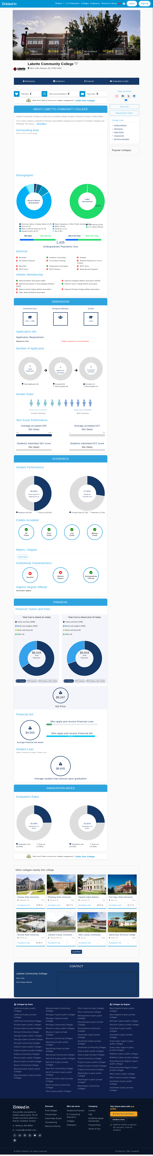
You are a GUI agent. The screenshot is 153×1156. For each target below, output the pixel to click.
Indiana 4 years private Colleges (28, 1050)
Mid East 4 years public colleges (124, 1021)
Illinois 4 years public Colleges (27, 1058)
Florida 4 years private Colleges (28, 1028)
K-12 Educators (73, 3)
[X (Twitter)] (30, 1135)
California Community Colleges (28, 1021)
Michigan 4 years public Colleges (60, 1014)
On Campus (20, 681)
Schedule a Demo (119, 1119)
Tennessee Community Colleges (92, 1047)
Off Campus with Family (48, 681)
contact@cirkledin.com (26, 1130)
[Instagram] (25, 1135)
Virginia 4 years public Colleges (92, 1062)
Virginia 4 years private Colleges (92, 1066)
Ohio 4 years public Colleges (58, 1091)
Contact (92, 1110)
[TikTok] (40, 1135)
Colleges (85, 3)
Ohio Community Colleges (89, 1012)
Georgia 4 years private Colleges (28, 1039)
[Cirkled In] (10, 4)
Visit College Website (24, 982)
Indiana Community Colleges (27, 1054)
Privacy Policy (94, 1125)
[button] (124, 4)
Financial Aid (119, 136)
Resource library (109, 3)
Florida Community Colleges (26, 1032)
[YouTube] (35, 1135)
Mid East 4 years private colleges (124, 1024)
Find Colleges (51, 1110)
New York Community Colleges (59, 1068)
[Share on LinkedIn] (134, 96)
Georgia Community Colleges (27, 1043)
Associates (22, 557)
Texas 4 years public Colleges (91, 1051)
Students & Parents (75, 1110)
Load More (76, 952)
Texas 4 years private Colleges (91, 1055)
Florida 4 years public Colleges (27, 1024)
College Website (120, 125)
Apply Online (119, 132)
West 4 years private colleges (123, 1077)
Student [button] (59, 3)
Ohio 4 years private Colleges (91, 1008)
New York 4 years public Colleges (60, 1058)
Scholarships (51, 1114)
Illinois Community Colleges (26, 1065)
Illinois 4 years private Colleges (28, 1061)
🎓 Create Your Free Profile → (124, 1114)
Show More (42, 124)
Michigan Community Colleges (59, 1024)
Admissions (118, 129)
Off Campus (32, 681)
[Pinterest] (15, 1140)
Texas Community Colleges (90, 1058)
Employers (95, 3)
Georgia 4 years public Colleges (28, 1035)
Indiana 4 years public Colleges (28, 1046)
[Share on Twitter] (128, 96)
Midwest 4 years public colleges (124, 1054)
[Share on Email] (125, 100)
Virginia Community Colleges (91, 1069)
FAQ (90, 1114)
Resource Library (52, 1126)
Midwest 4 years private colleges (124, 1057)
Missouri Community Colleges (59, 1038)
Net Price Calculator (121, 139)
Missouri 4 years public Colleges (60, 1028)
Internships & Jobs (53, 1118)
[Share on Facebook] (122, 96)
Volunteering (51, 1122)
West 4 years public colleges (122, 1074)
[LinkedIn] (20, 1135)
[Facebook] (15, 1135)
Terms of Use (94, 1129)
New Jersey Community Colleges (60, 1055)
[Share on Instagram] (116, 96)
